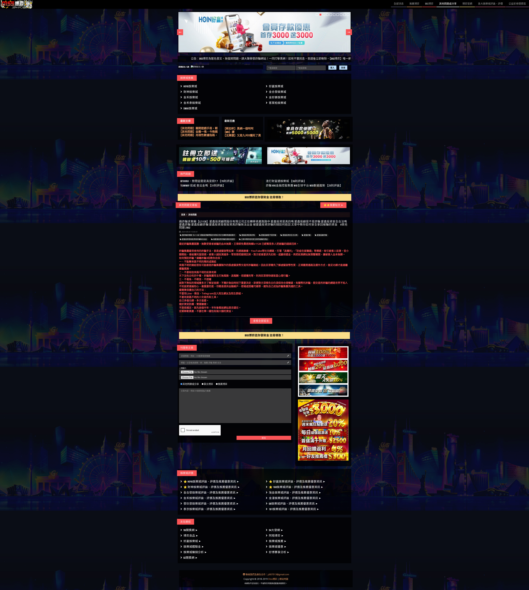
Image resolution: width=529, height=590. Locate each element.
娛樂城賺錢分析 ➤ (195, 552)
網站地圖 (283, 578)
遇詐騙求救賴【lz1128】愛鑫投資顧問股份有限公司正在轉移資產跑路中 (208, 235)
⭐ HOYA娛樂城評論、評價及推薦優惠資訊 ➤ (211, 481)
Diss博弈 (272, 578)
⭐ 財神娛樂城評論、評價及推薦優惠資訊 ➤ (211, 487)
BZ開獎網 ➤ (190, 557)
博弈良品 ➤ (190, 535)
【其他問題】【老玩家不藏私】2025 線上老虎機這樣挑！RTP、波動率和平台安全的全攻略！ (198, 128)
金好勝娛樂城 (277, 97)
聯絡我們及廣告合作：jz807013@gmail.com (267, 574)
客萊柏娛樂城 (277, 102)
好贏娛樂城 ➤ (192, 541)
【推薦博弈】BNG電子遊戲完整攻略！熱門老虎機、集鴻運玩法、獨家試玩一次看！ (197, 135)
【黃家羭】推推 (232, 128)
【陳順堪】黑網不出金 (237, 135)
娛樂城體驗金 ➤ (193, 546)
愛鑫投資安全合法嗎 (290, 235)
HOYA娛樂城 (190, 86)
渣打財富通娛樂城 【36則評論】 (286, 181)
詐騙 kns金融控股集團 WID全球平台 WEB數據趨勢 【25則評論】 (304, 185)
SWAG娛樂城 (190, 108)
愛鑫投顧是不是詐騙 (268, 235)
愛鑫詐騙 (307, 235)
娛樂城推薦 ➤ (277, 541)
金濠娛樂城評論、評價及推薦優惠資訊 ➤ (295, 498)
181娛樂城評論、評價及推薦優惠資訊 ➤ (294, 509)
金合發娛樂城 (277, 91)
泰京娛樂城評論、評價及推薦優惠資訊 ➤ (209, 509)
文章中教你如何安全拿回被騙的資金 (254, 239)
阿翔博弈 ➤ (276, 535)
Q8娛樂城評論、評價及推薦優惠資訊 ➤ (293, 503)
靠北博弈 (208, 384)
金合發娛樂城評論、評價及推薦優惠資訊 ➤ (211, 492)
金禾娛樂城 (190, 97)
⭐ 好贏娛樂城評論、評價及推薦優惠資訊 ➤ (297, 481)
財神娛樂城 (190, 91)
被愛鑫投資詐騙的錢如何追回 (224, 239)
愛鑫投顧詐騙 (322, 235)
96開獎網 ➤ (190, 530)
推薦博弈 (222, 384)
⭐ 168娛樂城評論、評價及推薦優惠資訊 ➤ (296, 487)
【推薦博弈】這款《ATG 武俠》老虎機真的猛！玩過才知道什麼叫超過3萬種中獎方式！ (198, 132)
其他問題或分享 (191, 384)
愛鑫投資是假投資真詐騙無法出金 (194, 239)
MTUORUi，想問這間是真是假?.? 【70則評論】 (207, 181)
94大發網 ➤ (276, 530)
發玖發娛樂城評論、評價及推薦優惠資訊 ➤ (211, 503)
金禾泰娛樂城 (192, 102)
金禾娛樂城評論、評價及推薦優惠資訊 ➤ (209, 498)
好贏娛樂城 (276, 86)
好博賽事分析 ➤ (279, 552)
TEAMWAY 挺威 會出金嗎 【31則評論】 (203, 185)
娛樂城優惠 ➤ (277, 546)
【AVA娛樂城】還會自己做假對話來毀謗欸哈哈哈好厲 (241, 132)
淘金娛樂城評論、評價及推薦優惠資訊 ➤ (295, 492)
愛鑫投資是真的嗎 (248, 235)
